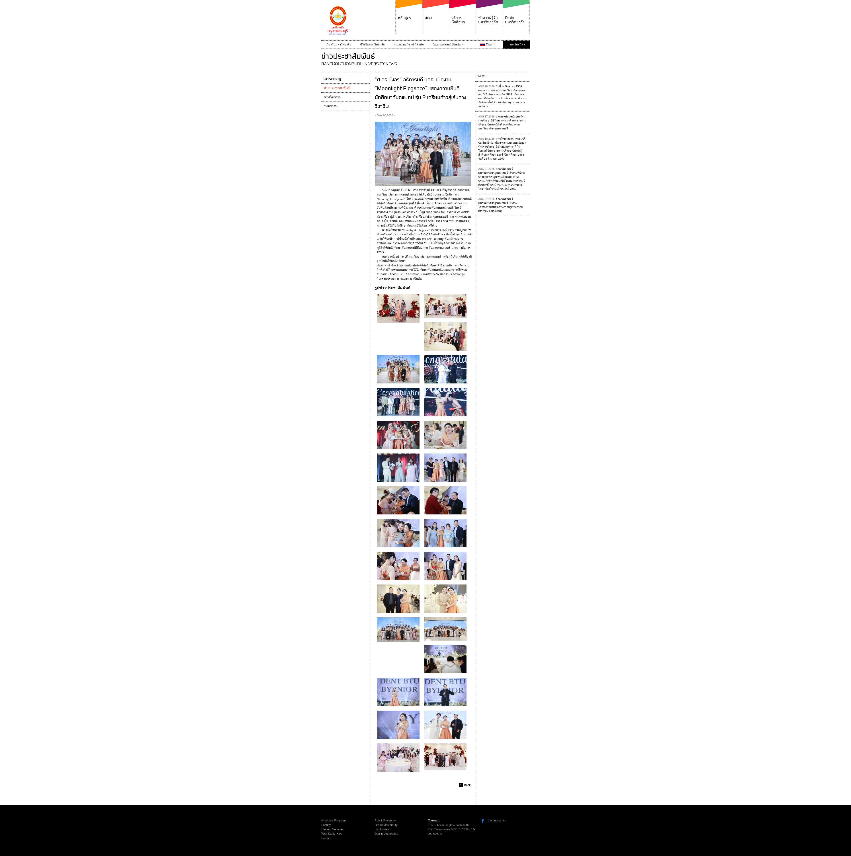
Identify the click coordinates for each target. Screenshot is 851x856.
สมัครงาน (330, 106)
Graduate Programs (333, 820)
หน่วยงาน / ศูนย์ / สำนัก (409, 44)
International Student (448, 44)
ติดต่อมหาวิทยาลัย (515, 20)
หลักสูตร (404, 18)
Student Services (332, 829)
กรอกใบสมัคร (516, 44)
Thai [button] (489, 44)
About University (385, 820)
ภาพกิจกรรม (333, 97)
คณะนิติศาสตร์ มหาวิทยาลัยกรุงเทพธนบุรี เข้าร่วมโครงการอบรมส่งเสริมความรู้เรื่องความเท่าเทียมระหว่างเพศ (500, 205)
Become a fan (497, 820)
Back (467, 785)
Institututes (382, 829)
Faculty (326, 825)
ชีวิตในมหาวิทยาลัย (372, 44)
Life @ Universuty (386, 825)
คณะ (428, 18)
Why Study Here (331, 833)
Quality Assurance (386, 833)
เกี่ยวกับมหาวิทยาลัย (338, 44)
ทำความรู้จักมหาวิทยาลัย (488, 20)
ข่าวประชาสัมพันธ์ (337, 88)
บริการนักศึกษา (458, 20)
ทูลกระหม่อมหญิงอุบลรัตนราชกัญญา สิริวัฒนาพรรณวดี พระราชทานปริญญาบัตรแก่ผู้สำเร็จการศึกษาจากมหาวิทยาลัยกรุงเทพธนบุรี (502, 122)
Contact (326, 838)
